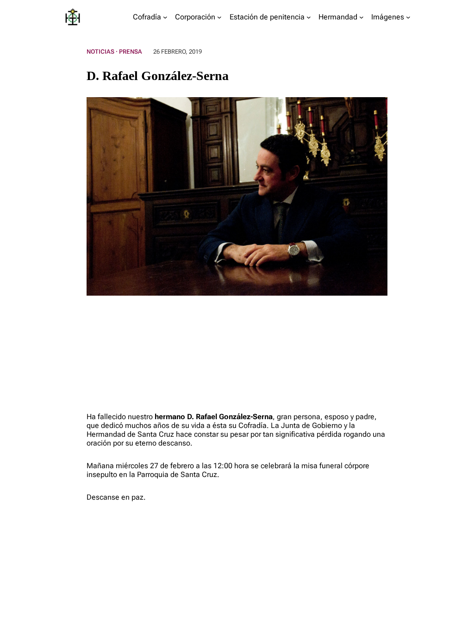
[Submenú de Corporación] (219, 17)
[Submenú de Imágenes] (408, 17)
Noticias (100, 51)
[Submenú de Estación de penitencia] (308, 17)
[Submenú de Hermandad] (361, 17)
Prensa (130, 51)
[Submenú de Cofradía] (165, 17)
